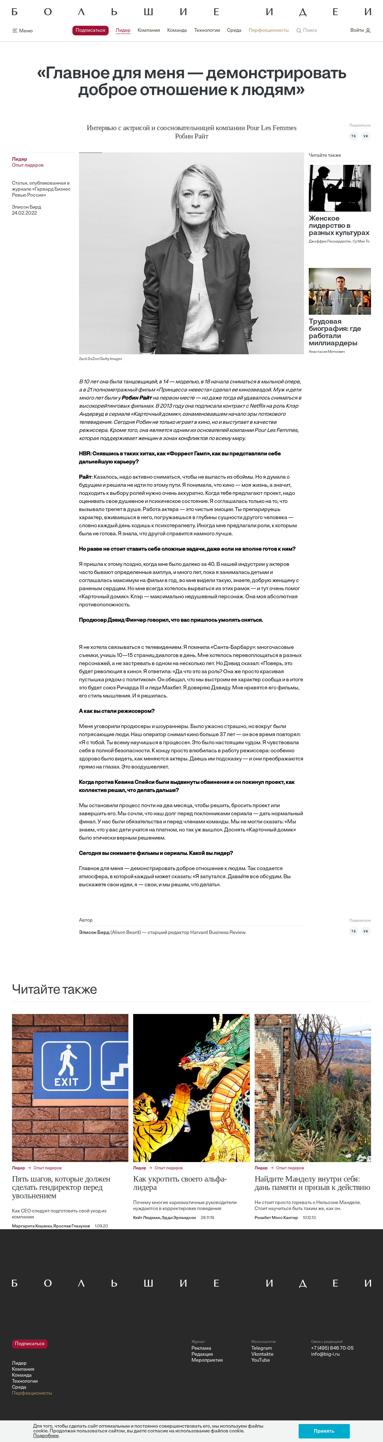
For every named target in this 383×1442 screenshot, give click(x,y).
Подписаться (90, 30)
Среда (234, 30)
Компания (149, 30)
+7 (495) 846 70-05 (332, 1348)
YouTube (260, 1360)
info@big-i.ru (325, 1354)
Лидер (123, 30)
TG (353, 136)
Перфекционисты (269, 30)
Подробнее (46, 1436)
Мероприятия (207, 1360)
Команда (177, 30)
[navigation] (180, 30)
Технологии (207, 30)
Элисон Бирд (26, 207)
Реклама (201, 1348)
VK (366, 136)
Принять (324, 1431)
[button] (306, 31)
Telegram (261, 1348)
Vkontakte (262, 1354)
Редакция (202, 1354)
